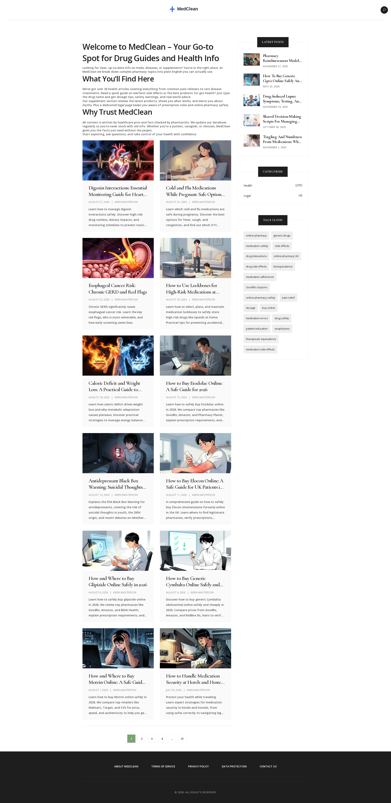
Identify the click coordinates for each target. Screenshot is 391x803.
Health (248, 185)
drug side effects (256, 266)
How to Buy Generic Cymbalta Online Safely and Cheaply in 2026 (193, 581)
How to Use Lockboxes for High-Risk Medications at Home (191, 288)
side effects (282, 246)
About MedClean (126, 766)
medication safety (257, 246)
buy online (268, 308)
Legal (247, 196)
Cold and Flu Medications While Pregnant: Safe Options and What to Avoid (194, 191)
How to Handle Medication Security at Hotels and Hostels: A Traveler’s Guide (195, 679)
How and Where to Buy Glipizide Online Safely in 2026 (118, 581)
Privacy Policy (198, 766)
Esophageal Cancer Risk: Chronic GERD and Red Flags (118, 288)
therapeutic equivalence (261, 339)
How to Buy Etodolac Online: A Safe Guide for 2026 (194, 386)
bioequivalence (283, 266)
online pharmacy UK (286, 256)
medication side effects (260, 349)
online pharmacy (256, 235)
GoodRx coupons (256, 287)
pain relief (288, 297)
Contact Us (268, 766)
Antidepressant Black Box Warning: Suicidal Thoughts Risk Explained (115, 483)
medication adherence (260, 277)
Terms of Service (163, 766)
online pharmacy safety (260, 297)
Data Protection (234, 766)
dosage (250, 308)
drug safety (282, 318)
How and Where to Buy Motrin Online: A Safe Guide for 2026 (116, 679)
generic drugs (281, 235)
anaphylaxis (282, 328)
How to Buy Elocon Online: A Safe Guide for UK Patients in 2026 (194, 483)
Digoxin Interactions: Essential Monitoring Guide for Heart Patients (118, 191)
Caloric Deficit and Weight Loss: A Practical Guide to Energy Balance (114, 386)
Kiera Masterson (126, 202)
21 (182, 738)
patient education (257, 328)
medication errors (257, 318)
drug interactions (256, 256)
